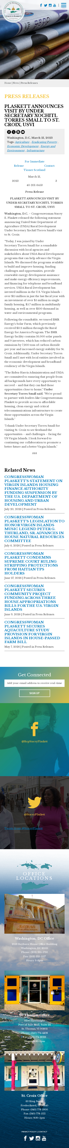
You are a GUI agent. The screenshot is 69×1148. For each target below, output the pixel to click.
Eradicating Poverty (44, 142)
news (16, 83)
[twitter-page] (45, 6)
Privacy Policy (29, 1132)
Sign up (34, 693)
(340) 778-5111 (37, 1113)
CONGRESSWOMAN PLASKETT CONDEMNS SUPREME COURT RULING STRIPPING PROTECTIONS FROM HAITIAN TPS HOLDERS (31, 563)
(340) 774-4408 (39, 1032)
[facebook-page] (41, 6)
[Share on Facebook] (9, 133)
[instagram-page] (50, 6)
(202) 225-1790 (39, 952)
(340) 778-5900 (39, 1109)
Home (7, 83)
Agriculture (22, 142)
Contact (42, 1132)
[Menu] (63, 5)
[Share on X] (14, 133)
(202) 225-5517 (37, 956)
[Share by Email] (23, 133)
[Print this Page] (18, 133)
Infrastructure (35, 150)
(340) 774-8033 (37, 1037)
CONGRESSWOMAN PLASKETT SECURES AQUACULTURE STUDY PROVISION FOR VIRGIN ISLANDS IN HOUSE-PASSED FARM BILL (32, 632)
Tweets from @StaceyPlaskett (23, 828)
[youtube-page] (54, 6)
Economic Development (22, 146)
